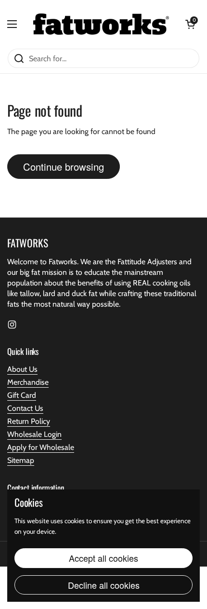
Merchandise (28, 382)
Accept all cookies (103, 558)
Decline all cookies (104, 585)
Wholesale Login (34, 434)
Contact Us (25, 408)
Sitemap (20, 460)
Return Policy (28, 421)
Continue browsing (63, 167)
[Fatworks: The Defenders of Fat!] (101, 24)
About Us (22, 369)
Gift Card (21, 395)
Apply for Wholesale (40, 447)
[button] (190, 24)
